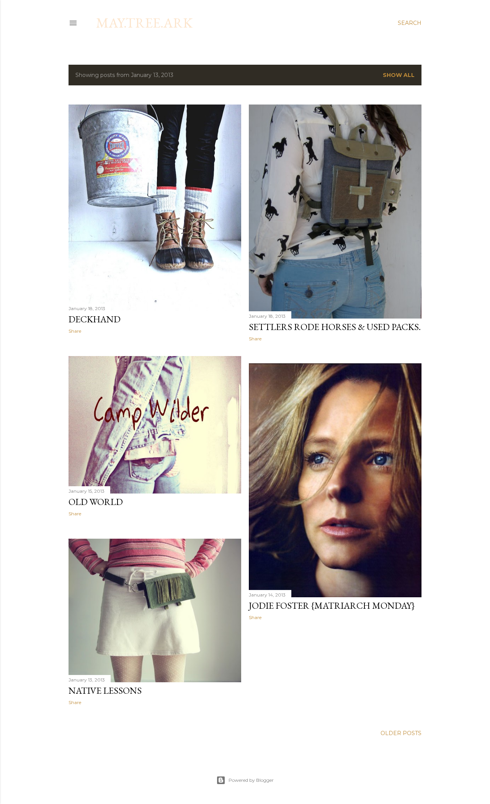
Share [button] (75, 331)
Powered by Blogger (251, 780)
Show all (399, 75)
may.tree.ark (144, 23)
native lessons (105, 690)
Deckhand (95, 319)
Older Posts (401, 733)
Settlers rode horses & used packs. (335, 327)
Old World (96, 502)
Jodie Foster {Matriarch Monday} (332, 605)
